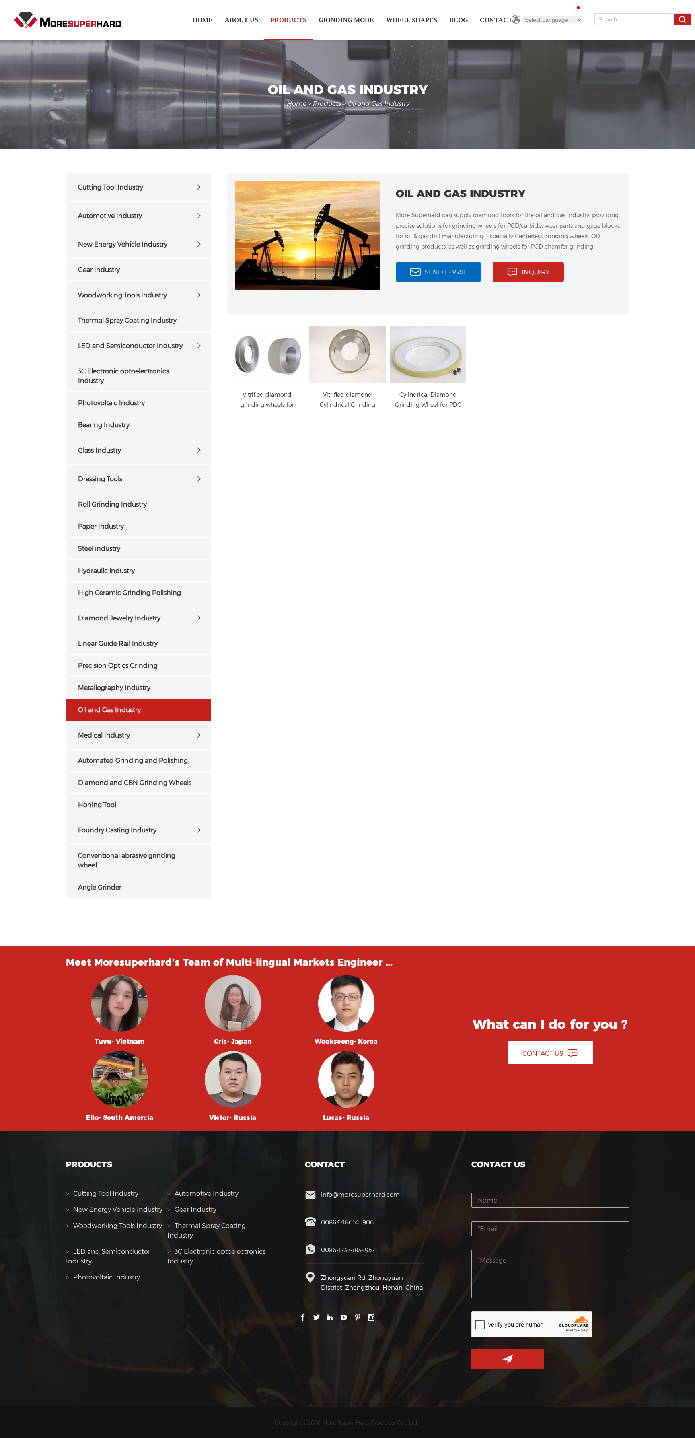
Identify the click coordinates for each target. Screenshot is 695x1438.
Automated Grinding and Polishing (133, 760)
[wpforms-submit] (507, 1359)
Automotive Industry (110, 215)
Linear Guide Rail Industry (118, 643)
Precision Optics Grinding (118, 665)
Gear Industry (99, 269)
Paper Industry (101, 526)
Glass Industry (99, 450)
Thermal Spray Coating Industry (127, 320)
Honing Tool (97, 804)
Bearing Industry (104, 425)
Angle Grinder (99, 887)
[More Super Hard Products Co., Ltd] (67, 20)
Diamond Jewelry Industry (119, 618)
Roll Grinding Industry (112, 504)
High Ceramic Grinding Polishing (129, 592)
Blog (458, 19)
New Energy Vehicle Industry (122, 244)
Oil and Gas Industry (109, 709)
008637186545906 (347, 1222)
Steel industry (99, 548)
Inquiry (536, 272)
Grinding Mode (346, 19)
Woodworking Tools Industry (122, 295)
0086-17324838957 (348, 1249)
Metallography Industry (114, 687)
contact (496, 19)
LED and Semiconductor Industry (130, 345)
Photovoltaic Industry (111, 402)
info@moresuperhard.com (360, 1194)
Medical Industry (104, 735)
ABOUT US (241, 19)
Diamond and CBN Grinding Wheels (134, 782)
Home (203, 19)
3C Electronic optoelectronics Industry (123, 375)
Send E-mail (446, 272)
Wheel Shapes (411, 19)
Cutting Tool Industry (110, 187)
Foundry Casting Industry (117, 830)
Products (288, 19)
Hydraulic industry (106, 570)
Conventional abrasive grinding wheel (126, 860)
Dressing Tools (100, 478)
